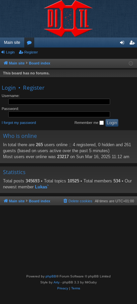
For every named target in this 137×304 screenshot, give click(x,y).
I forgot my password (19, 123)
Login (10, 52)
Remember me (86, 123)
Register (31, 52)
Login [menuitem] (123, 44)
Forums (30, 44)
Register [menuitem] (133, 44)
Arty (57, 282)
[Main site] (68, 19)
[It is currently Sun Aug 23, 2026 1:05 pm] (131, 63)
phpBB (51, 276)
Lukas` (42, 186)
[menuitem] (77, 201)
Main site (12, 42)
